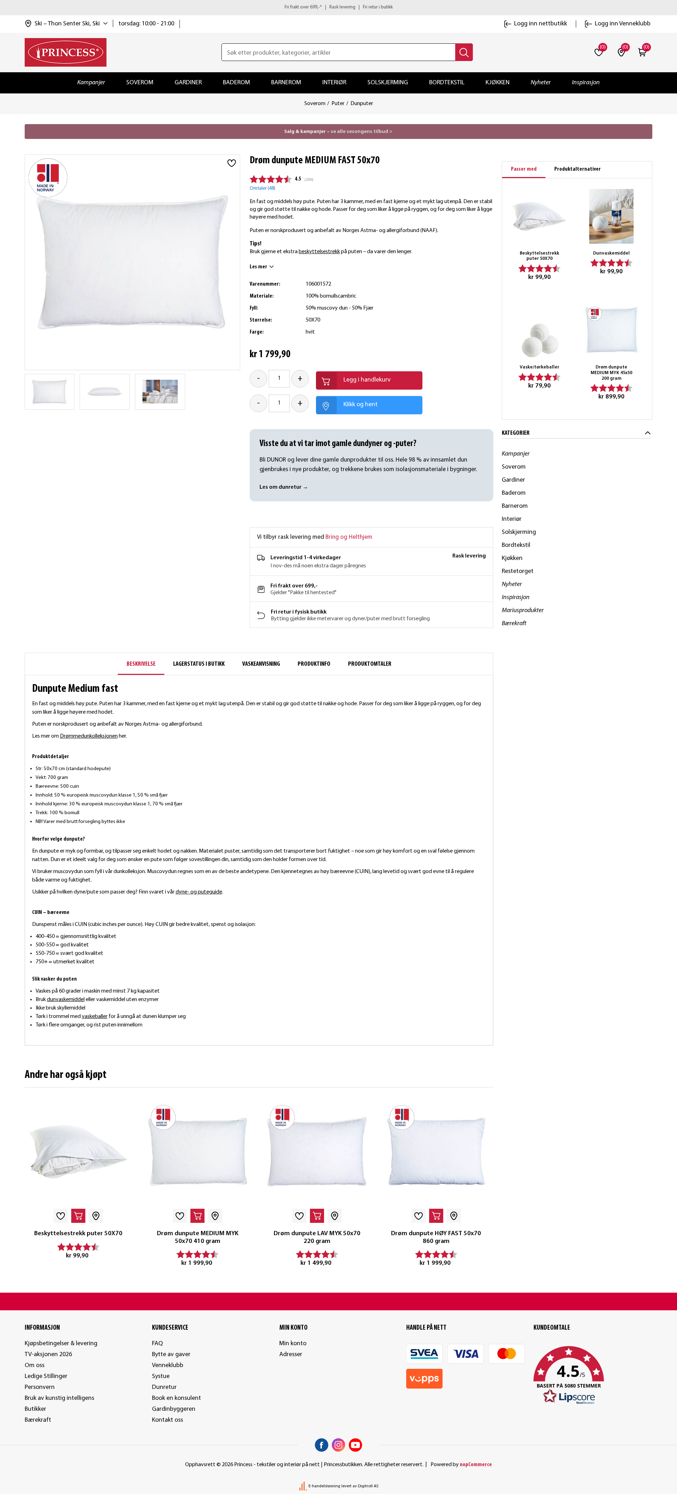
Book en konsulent (176, 1398)
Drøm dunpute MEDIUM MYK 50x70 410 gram (197, 1237)
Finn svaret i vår (157, 892)
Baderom (236, 82)
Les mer (258, 267)
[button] (592, 1375)
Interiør (334, 82)
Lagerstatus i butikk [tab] (199, 664)
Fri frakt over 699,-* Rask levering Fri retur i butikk (339, 7)
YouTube (355, 1445)
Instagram (338, 1445)
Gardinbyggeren (173, 1409)
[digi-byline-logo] (304, 1486)
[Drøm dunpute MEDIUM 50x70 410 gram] (197, 1152)
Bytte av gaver (171, 1354)
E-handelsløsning (324, 1486)
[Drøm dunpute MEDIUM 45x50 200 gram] (611, 330)
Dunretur (164, 1387)
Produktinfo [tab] (314, 664)
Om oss (34, 1365)
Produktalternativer (577, 169)
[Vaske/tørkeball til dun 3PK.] (539, 330)
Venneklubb (167, 1365)
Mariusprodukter (523, 610)
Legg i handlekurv (367, 380)
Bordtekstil (446, 82)
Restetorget (517, 571)
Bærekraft (514, 623)
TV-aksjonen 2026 (48, 1354)
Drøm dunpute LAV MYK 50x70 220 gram (317, 1237)
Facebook (321, 1445)
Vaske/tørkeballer (539, 367)
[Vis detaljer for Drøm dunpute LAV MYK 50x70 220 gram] (317, 1152)
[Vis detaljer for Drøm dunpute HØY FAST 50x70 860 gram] (436, 1152)
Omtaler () (262, 188)
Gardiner (188, 82)
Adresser (290, 1354)
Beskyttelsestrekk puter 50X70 (78, 1233)
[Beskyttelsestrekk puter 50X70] (78, 1152)
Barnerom (286, 82)
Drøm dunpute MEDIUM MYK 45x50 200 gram (611, 372)
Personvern (40, 1387)
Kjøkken (498, 82)
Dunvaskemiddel (611, 253)
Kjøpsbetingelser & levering (61, 1343)
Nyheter (541, 82)
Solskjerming (387, 82)
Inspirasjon (586, 82)
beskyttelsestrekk (319, 252)
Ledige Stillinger (46, 1376)
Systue (161, 1376)
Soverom (139, 82)
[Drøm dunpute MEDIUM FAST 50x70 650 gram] (49, 391)
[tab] (523, 169)
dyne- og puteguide (199, 892)
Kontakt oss (167, 1420)
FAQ (157, 1343)
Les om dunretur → (284, 487)
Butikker (35, 1409)
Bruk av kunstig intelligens (59, 1398)
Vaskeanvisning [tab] (261, 664)
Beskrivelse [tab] (141, 664)
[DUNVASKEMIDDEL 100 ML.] (611, 216)
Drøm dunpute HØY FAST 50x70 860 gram (436, 1237)
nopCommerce (476, 1465)
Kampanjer (91, 82)
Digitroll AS (368, 1486)
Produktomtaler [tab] (369, 664)
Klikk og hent (360, 404)
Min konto (292, 1343)
